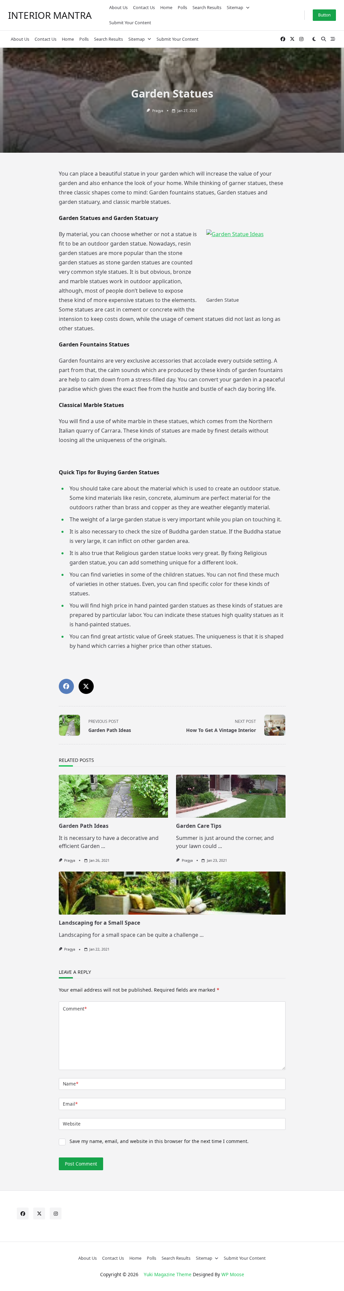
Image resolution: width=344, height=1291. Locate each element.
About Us (118, 7)
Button (324, 15)
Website (72, 1123)
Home (166, 7)
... (103, 846)
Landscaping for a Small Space (99, 922)
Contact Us (144, 7)
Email (70, 1104)
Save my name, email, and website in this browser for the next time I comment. (159, 1141)
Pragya (157, 110)
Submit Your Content (130, 23)
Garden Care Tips (198, 825)
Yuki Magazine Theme (167, 1274)
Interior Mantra (50, 15)
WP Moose (232, 1274)
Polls (182, 7)
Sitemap (235, 7)
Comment (75, 1008)
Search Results (206, 7)
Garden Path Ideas (84, 825)
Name (70, 1083)
